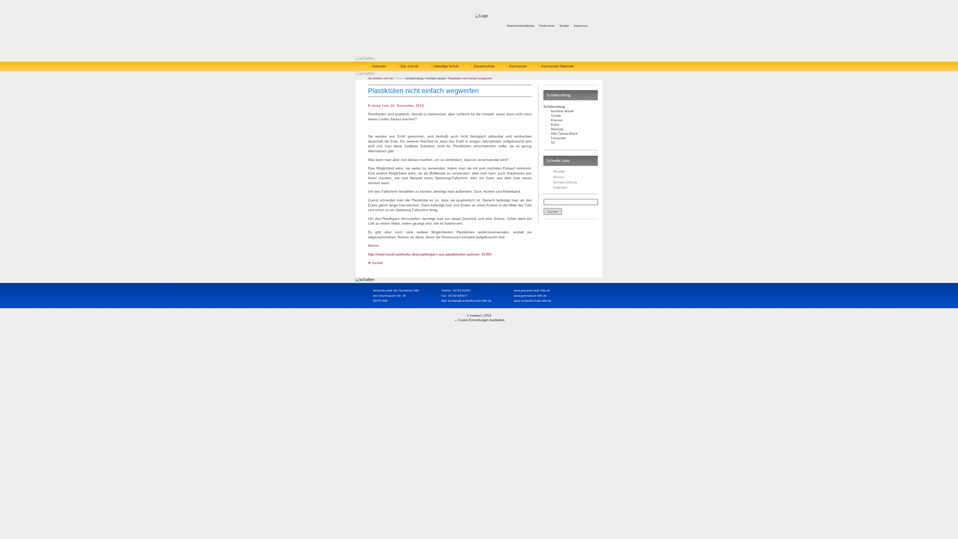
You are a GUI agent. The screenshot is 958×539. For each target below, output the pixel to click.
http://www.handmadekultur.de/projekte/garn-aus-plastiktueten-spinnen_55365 (429, 254)
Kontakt (564, 25)
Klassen (557, 120)
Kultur (555, 125)
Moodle (559, 171)
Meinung (557, 129)
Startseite (379, 66)
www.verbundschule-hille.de (532, 300)
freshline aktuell (562, 111)
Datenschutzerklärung (520, 25)
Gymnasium (518, 66)
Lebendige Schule (446, 66)
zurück (377, 263)
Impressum (581, 25)
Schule (556, 116)
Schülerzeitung (554, 107)
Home (398, 78)
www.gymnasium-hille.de (530, 295)
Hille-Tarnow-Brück (564, 133)
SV (553, 142)
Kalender (560, 187)
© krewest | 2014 (479, 315)
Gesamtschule (484, 66)
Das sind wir (409, 66)
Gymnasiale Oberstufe (557, 66)
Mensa (558, 177)
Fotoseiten (558, 138)
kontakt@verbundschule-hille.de (469, 300)
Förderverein (547, 25)
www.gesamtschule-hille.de (532, 290)
